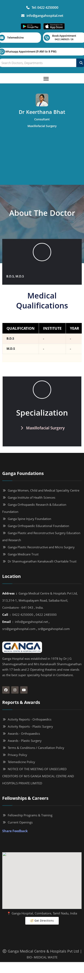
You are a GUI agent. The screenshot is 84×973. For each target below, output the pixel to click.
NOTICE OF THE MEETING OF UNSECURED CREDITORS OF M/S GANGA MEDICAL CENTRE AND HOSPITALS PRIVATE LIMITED (38, 776)
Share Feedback (15, 831)
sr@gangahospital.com (54, 629)
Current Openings (19, 822)
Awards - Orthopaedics (23, 733)
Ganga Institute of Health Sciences (30, 497)
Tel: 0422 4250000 (44, 7)
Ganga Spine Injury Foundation (28, 519)
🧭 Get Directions (42, 920)
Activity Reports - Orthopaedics (28, 719)
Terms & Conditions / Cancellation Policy (35, 748)
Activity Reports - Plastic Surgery (29, 726)
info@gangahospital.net (44, 15)
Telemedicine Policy (20, 762)
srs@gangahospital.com (18, 629)
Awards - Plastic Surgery (24, 741)
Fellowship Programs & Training (29, 815)
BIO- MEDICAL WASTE (42, 957)
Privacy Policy (16, 755)
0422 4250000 (22, 615)
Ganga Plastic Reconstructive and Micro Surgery (40, 547)
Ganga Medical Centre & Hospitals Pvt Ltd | (44, 951)
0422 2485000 (46, 615)
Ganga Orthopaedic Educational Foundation (37, 526)
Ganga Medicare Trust (22, 554)
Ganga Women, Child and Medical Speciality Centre (42, 490)
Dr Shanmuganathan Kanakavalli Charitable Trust (41, 561)
